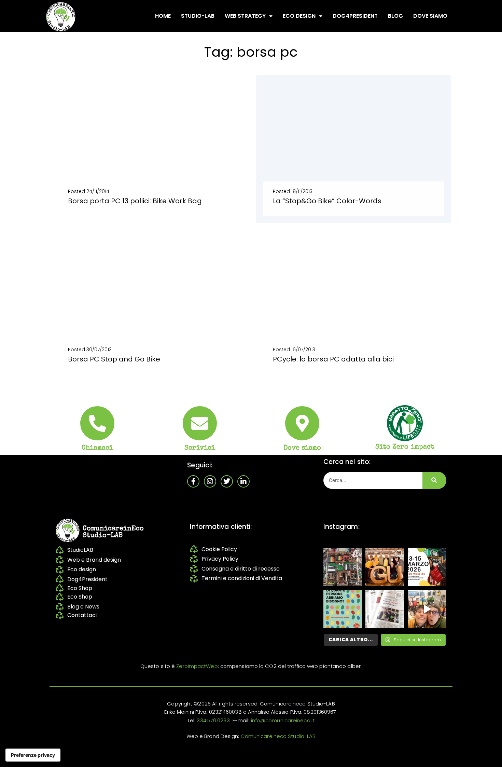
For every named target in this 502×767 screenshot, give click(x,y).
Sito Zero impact (404, 447)
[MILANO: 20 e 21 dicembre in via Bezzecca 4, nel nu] (427, 609)
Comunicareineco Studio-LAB (278, 736)
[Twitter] (227, 481)
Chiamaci (97, 448)
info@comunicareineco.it (283, 720)
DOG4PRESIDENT (355, 16)
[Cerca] (434, 480)
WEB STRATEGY (245, 16)
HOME (163, 16)
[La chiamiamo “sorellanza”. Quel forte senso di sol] (427, 567)
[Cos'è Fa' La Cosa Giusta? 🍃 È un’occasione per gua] (384, 567)
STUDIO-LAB (197, 16)
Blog (395, 16)
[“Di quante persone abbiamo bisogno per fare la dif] (342, 609)
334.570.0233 (213, 720)
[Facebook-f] (193, 481)
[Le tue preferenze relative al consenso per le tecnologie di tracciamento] (32, 755)
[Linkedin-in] (243, 481)
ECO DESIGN (299, 16)
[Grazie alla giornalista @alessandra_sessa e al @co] (384, 609)
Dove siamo (430, 16)
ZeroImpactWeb (197, 666)
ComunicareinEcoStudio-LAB (113, 532)
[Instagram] (210, 481)
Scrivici (199, 448)
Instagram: (341, 526)
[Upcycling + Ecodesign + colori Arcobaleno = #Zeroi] (342, 567)
